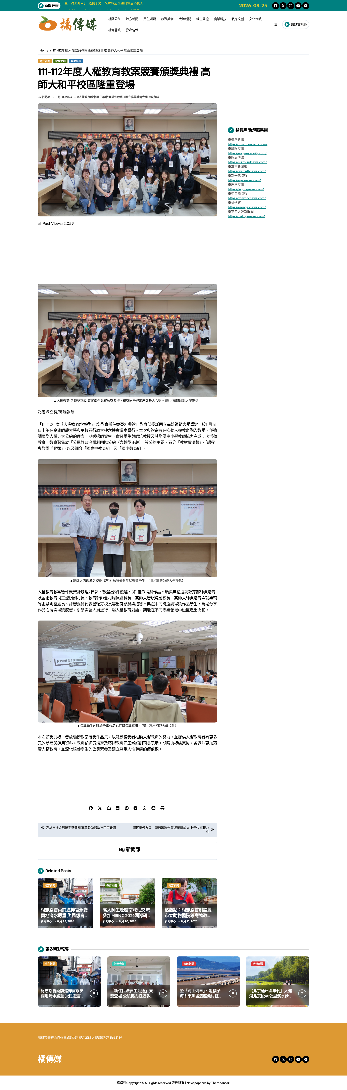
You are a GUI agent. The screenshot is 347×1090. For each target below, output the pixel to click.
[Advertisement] (128, 254)
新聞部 (133, 849)
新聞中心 (46, 921)
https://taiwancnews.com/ (247, 198)
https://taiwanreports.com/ (247, 144)
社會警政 (114, 30)
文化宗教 (255, 19)
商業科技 (220, 19)
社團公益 (114, 19)
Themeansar (220, 1083)
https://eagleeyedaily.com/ (247, 153)
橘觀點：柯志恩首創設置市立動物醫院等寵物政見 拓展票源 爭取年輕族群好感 (189, 918)
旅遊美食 (167, 19)
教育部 (154, 97)
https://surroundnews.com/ (247, 162)
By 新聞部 (44, 97)
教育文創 (238, 19)
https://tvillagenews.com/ (246, 216)
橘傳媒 (50, 1059)
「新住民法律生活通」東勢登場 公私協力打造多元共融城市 (132, 996)
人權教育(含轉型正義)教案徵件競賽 (101, 97)
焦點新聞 (76, 61)
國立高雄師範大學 (136, 97)
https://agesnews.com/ (244, 180)
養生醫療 (202, 19)
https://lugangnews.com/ (246, 189)
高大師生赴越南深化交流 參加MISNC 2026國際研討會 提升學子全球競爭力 (127, 915)
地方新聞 (132, 19)
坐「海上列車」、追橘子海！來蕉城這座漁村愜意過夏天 (201, 996)
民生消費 (149, 19)
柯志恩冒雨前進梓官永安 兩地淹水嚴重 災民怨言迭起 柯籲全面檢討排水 (65, 915)
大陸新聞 (185, 19)
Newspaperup (196, 1083)
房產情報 (132, 30)
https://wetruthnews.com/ (247, 171)
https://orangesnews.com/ (247, 207)
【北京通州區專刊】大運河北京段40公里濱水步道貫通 (270, 996)
